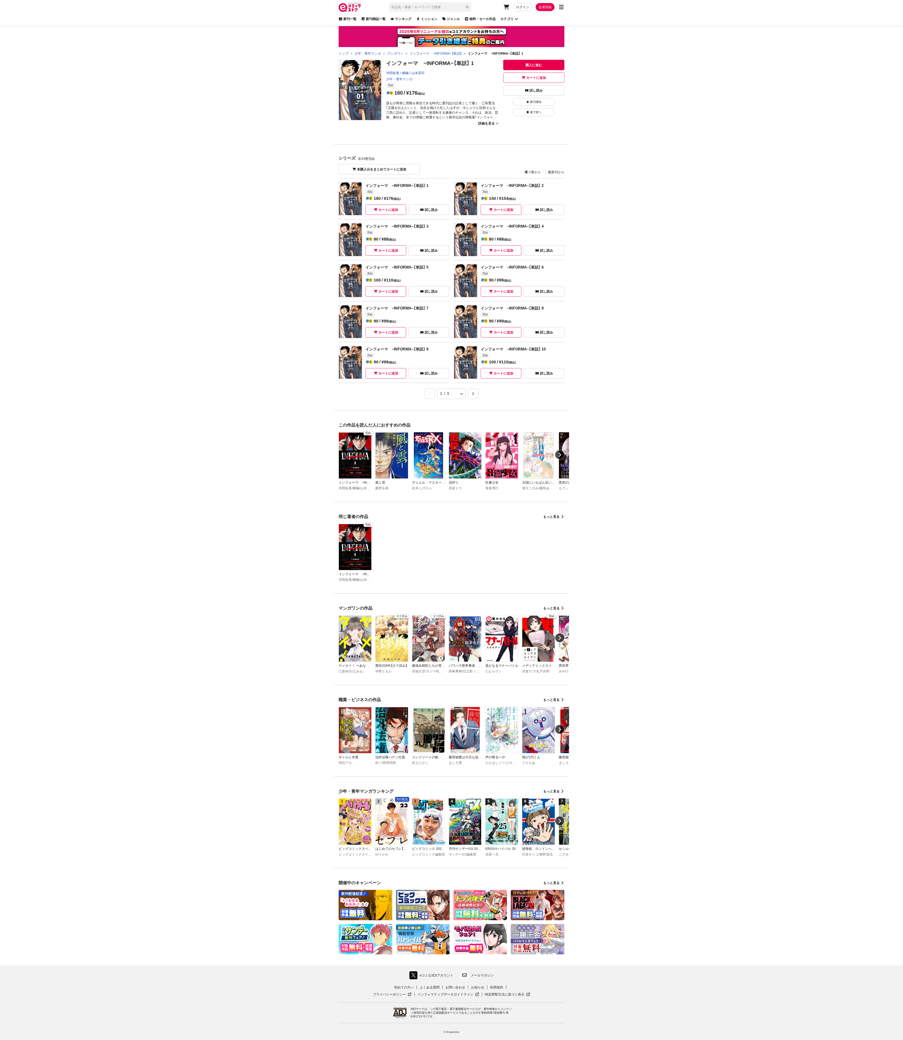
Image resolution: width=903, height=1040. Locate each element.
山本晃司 (418, 73)
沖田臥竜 (392, 73)
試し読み (536, 90)
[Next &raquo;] (473, 394)
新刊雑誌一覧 (376, 19)
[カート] (506, 7)
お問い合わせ (455, 987)
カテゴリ (507, 19)
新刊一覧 (349, 19)
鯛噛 (405, 73)
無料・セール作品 (482, 19)
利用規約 (496, 987)
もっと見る (551, 516)
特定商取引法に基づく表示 (507, 994)
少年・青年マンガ (399, 79)
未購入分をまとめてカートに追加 (381, 169)
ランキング (403, 19)
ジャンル (453, 19)
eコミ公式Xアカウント (432, 976)
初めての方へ (404, 987)
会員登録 (545, 7)
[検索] (467, 7)
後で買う (535, 112)
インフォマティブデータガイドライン (445, 994)
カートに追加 (536, 78)
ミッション (429, 19)
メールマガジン (482, 975)
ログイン (522, 7)
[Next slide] (559, 454)
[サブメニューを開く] (561, 7)
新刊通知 (535, 102)
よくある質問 (430, 987)
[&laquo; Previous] (430, 394)
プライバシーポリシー (392, 994)
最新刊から (556, 172)
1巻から (535, 172)
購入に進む (534, 65)
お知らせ (477, 987)
